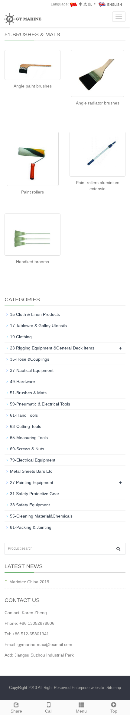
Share (16, 711)
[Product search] (118, 548)
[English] (110, 4)
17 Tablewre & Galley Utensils (38, 325)
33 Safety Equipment (30, 504)
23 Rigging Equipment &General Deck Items (52, 348)
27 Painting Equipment (31, 482)
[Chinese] (81, 4)
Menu (81, 711)
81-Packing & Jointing (30, 527)
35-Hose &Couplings (29, 359)
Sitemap (113, 687)
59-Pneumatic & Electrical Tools (40, 404)
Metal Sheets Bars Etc (31, 471)
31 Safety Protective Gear (34, 493)
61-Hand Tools (24, 415)
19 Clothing (21, 336)
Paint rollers (32, 192)
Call (48, 711)
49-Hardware (22, 381)
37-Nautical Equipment (32, 370)
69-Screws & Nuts (27, 448)
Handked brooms (32, 261)
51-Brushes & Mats (28, 392)
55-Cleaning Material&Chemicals (41, 516)
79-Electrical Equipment (32, 460)
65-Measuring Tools (29, 437)
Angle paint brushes (33, 86)
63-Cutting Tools (25, 426)
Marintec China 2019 (29, 581)
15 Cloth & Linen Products (35, 314)
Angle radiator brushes (97, 103)
